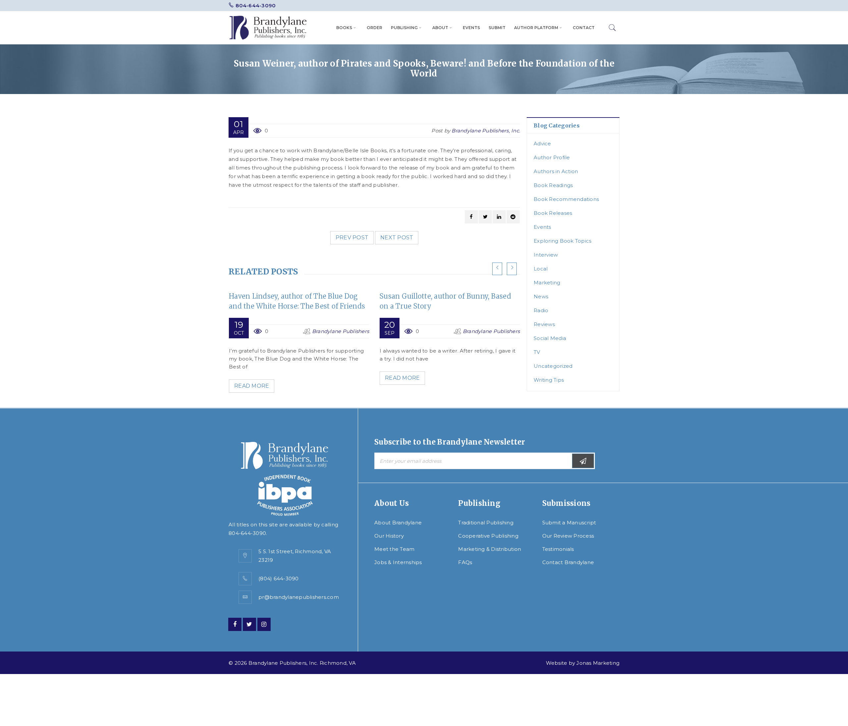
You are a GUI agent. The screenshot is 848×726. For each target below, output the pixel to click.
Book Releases (553, 213)
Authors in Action (556, 171)
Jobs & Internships (398, 562)
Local (541, 269)
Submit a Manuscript (569, 522)
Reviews (544, 324)
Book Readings (553, 185)
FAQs (465, 562)
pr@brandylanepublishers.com (298, 597)
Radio (541, 310)
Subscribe (583, 461)
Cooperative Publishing (488, 536)
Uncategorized (553, 366)
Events (542, 227)
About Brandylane (398, 522)
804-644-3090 (256, 5)
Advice (542, 143)
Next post (396, 237)
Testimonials (558, 549)
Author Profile (552, 157)
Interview (546, 255)
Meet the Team (394, 549)
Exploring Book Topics (562, 241)
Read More (251, 386)
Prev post (352, 237)
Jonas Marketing (597, 663)
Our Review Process (568, 536)
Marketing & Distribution (489, 549)
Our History (389, 536)
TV (537, 352)
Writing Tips (549, 380)
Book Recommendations (566, 199)
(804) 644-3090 (278, 578)
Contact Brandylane (568, 562)
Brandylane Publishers (340, 331)
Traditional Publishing (485, 522)
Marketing (547, 282)
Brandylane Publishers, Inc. (485, 130)
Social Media (550, 338)
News (541, 296)
